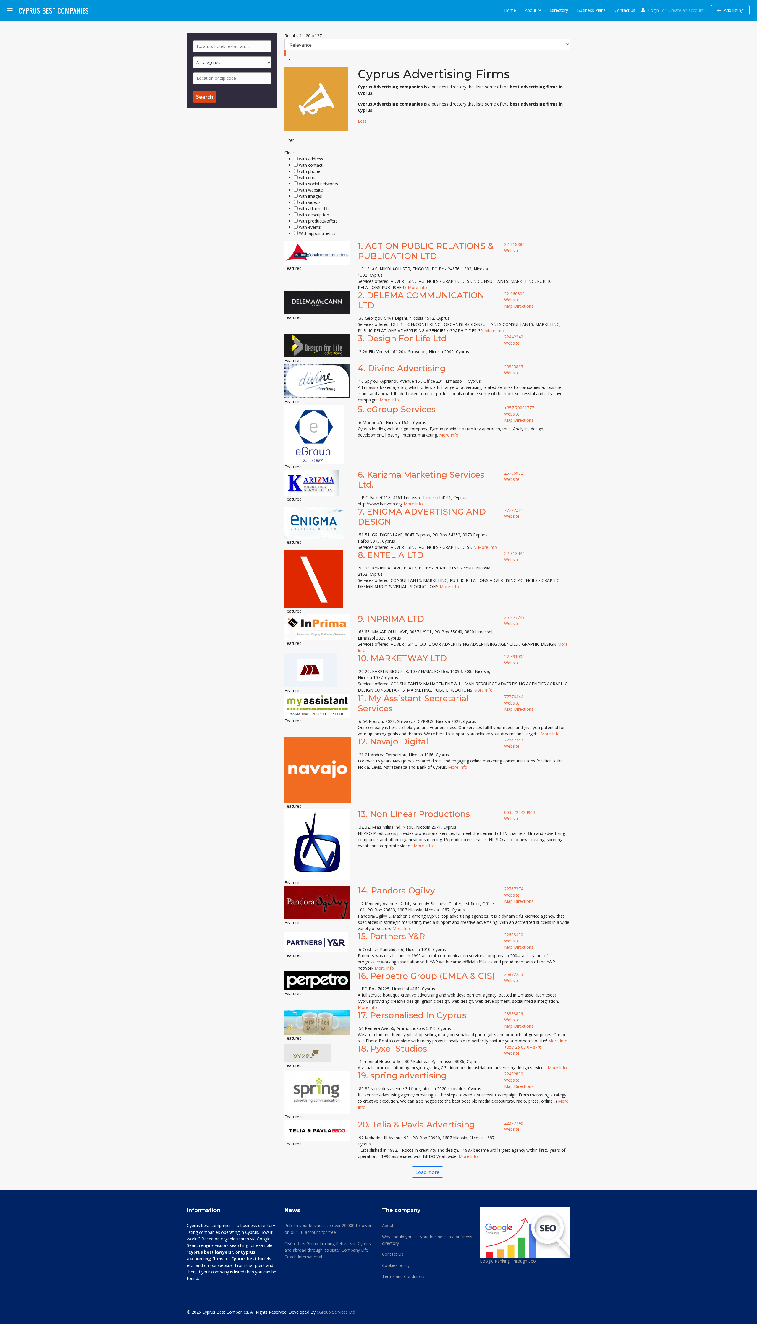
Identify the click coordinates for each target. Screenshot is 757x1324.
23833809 (513, 1013)
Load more (427, 1172)
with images (310, 196)
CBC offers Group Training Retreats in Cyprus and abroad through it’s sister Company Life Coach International (327, 1250)
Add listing (733, 10)
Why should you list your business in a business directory (427, 1240)
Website (512, 250)
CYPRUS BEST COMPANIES (54, 10)
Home (510, 10)
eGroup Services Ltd (336, 1312)
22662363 (513, 740)
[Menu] (10, 10)
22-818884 (514, 244)
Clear (289, 152)
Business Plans (591, 10)
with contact (311, 165)
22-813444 (514, 553)
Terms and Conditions (403, 1276)
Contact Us (392, 1254)
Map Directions (518, 306)
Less (362, 121)
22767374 (513, 889)
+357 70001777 (519, 407)
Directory (559, 10)
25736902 (513, 473)
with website (311, 190)
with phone (309, 171)
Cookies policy (396, 1265)
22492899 (513, 1074)
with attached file (315, 208)
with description (314, 215)
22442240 (513, 337)
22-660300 (514, 293)
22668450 (513, 934)
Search (204, 96)
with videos (310, 202)
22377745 (513, 1123)
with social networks (318, 183)
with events (310, 227)
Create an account (686, 10)
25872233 (513, 974)
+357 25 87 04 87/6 (522, 1047)
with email (308, 177)
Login (653, 10)
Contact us (624, 10)
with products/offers (318, 221)
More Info (417, 287)
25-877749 (514, 617)
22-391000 (514, 656)
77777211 (513, 510)
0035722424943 (519, 812)
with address (311, 159)
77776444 (513, 697)
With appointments (317, 233)
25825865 (513, 366)
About (530, 10)
